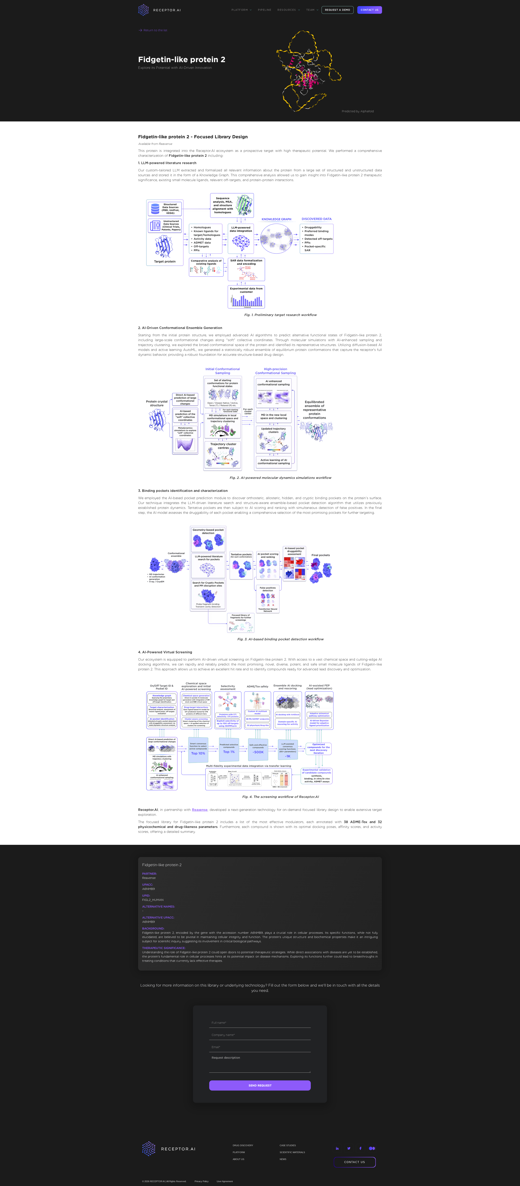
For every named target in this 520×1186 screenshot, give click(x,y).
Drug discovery (243, 1145)
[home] (164, 10)
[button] (242, 10)
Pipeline (264, 9)
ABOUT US (238, 1159)
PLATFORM (239, 1152)
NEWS (283, 1159)
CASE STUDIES (288, 1145)
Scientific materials (292, 1152)
